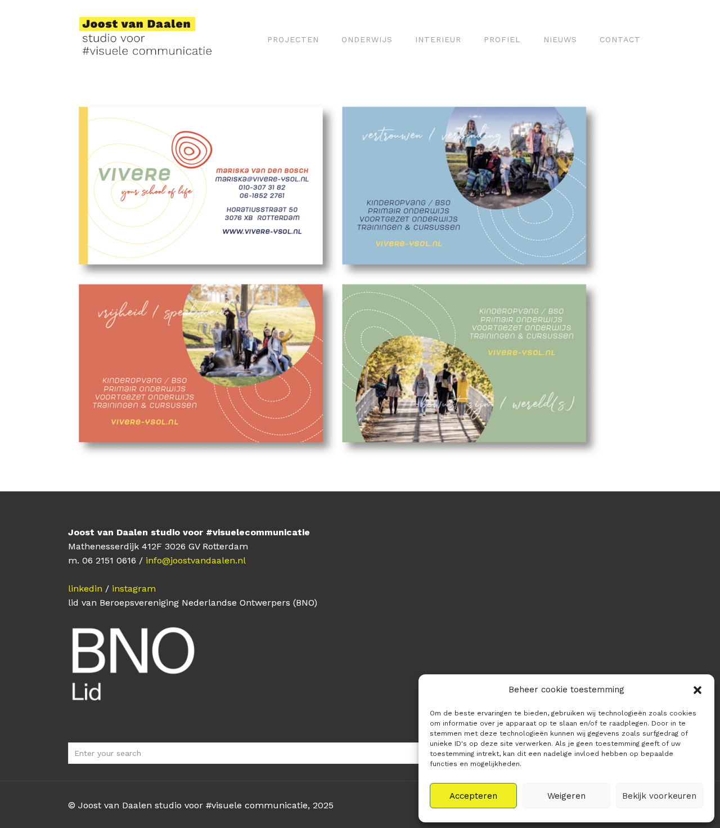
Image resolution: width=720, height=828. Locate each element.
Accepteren (473, 796)
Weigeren (566, 796)
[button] (697, 690)
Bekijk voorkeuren (659, 796)
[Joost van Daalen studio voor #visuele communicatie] (152, 39)
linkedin (85, 588)
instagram (134, 588)
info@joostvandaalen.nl (196, 560)
